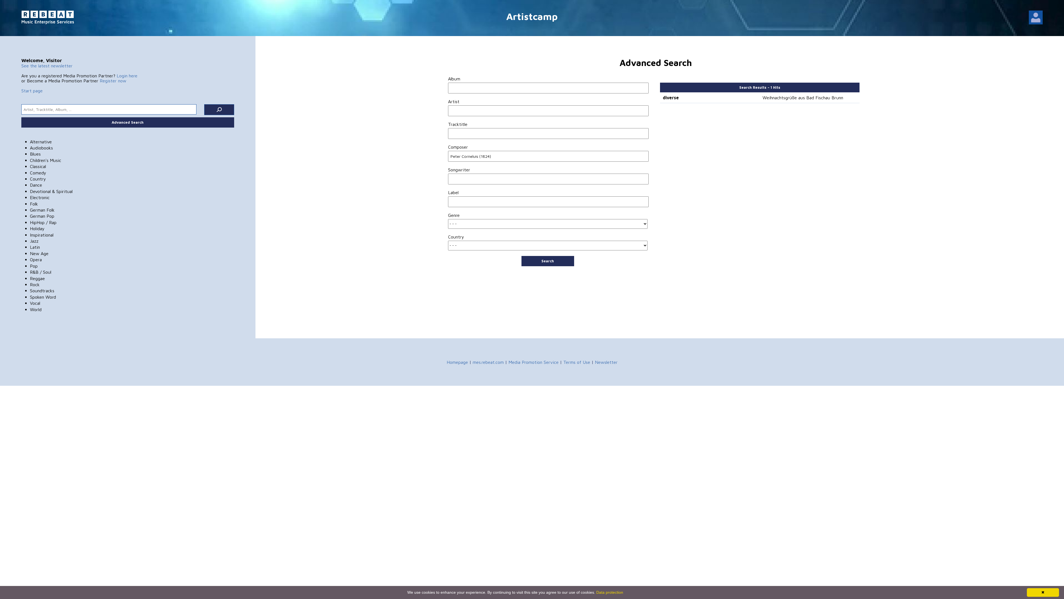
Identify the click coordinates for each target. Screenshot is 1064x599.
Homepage (457, 362)
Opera (36, 259)
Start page (32, 90)
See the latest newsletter (47, 65)
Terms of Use (576, 362)
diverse (671, 97)
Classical (38, 166)
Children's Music (45, 160)
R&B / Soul (40, 272)
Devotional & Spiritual (51, 191)
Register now (113, 80)
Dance (36, 184)
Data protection (609, 592)
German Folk (42, 209)
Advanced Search (128, 122)
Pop (34, 265)
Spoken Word (43, 297)
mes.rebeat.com (488, 362)
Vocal (35, 303)
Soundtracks (42, 290)
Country (38, 178)
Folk (34, 203)
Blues (35, 153)
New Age (39, 253)
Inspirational (41, 234)
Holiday (37, 228)
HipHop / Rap (43, 222)
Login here (127, 75)
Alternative (41, 141)
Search (547, 261)
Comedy (38, 172)
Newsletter (606, 362)
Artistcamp (532, 16)
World (36, 309)
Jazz (34, 240)
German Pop (42, 216)
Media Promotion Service (533, 362)
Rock (35, 284)
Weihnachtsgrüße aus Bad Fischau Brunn (803, 97)
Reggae (37, 278)
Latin (35, 247)
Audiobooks (41, 147)
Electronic (40, 197)
